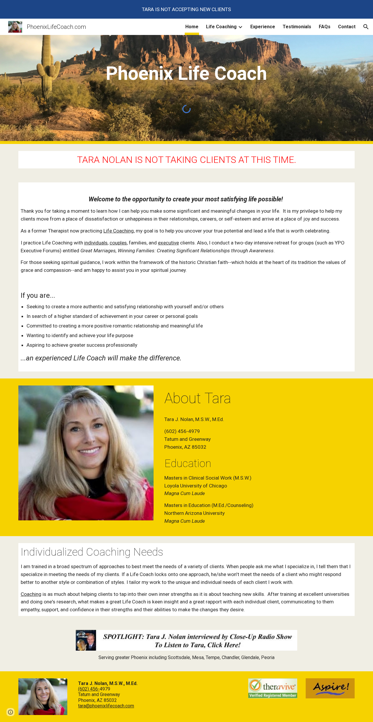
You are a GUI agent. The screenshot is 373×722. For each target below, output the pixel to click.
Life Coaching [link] (221, 26)
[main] (186, 71)
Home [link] (191, 26)
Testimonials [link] (297, 26)
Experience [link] (262, 26)
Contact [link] (347, 26)
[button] (366, 27)
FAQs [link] (324, 26)
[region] (186, 9)
